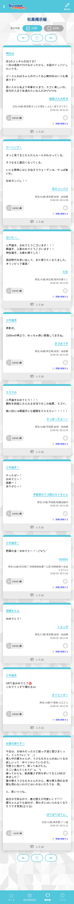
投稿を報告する (62, 123)
